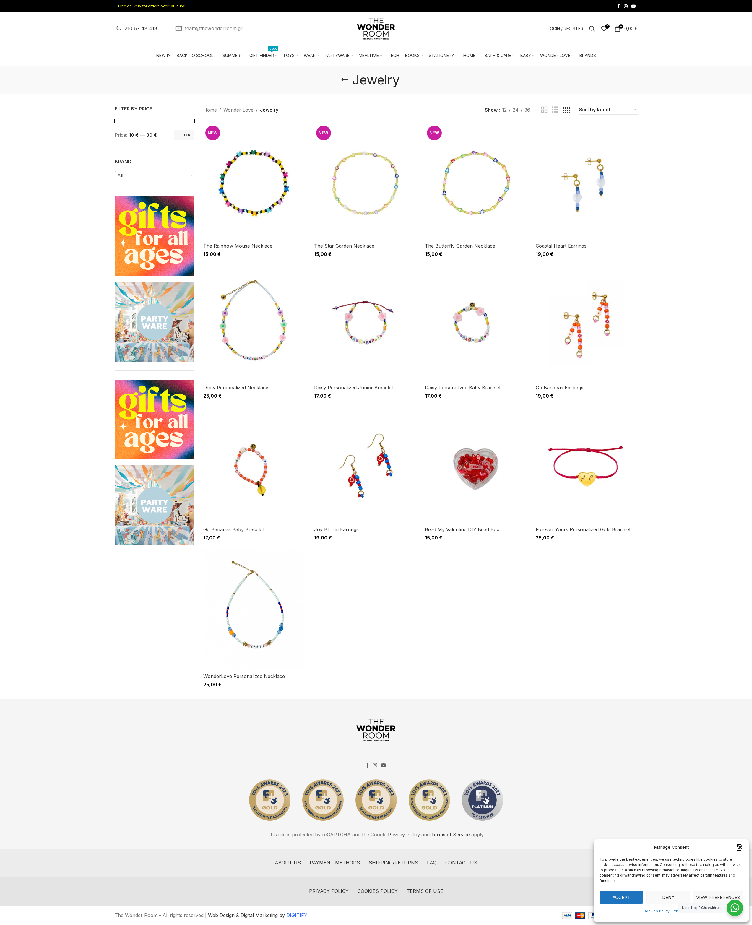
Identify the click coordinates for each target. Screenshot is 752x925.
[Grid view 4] (566, 110)
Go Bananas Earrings (559, 388)
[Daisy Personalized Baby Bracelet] (476, 323)
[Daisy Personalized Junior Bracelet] (365, 323)
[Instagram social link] (625, 6)
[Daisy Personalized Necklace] (254, 323)
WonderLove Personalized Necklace (244, 676)
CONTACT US (461, 863)
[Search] (592, 29)
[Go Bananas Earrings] (587, 323)
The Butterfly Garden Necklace (460, 246)
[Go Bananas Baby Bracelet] (254, 465)
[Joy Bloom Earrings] (365, 465)
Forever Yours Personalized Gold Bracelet (583, 529)
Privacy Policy (404, 835)
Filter (184, 135)
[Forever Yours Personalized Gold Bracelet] (587, 465)
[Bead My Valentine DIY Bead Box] (476, 465)
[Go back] (344, 80)
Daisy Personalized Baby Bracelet (463, 388)
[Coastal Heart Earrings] (587, 181)
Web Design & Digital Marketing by (257, 915)
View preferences (718, 897)
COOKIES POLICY (378, 891)
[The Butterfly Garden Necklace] (476, 181)
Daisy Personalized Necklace (235, 388)
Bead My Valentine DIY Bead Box (462, 529)
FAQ (431, 863)
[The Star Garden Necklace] (365, 181)
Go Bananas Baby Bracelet (233, 529)
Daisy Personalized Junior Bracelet (353, 388)
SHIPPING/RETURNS (393, 863)
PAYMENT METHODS (335, 863)
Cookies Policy (656, 911)
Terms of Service (450, 835)
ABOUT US (288, 863)
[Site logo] (376, 28)
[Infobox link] (136, 28)
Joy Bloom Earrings (336, 529)
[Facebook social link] (618, 6)
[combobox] (154, 175)
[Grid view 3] (555, 110)
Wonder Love (238, 110)
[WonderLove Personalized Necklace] (254, 610)
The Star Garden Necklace (344, 246)
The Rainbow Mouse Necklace (237, 246)
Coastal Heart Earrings (561, 246)
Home (210, 110)
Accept (621, 897)
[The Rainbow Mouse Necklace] (254, 181)
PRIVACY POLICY (329, 891)
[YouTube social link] (633, 6)
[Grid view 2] (544, 110)
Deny (668, 897)
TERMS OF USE (425, 891)
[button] (740, 847)
